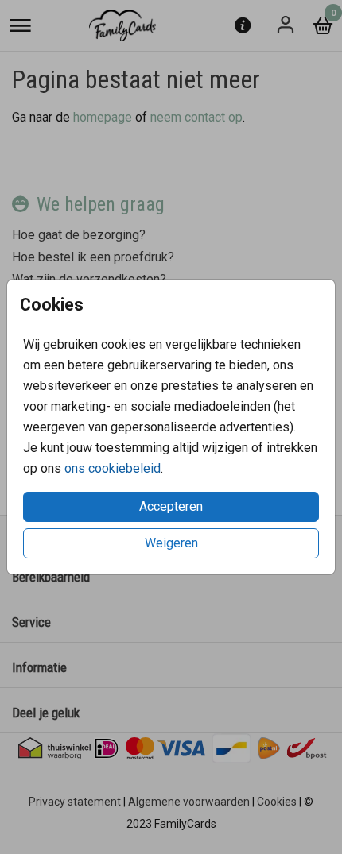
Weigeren (171, 543)
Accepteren (171, 506)
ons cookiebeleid (112, 468)
